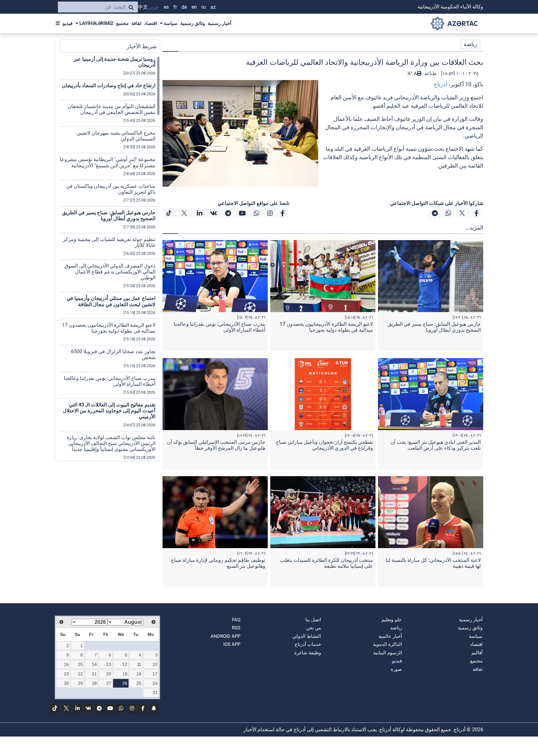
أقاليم (477, 653)
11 (139, 664)
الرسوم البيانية (387, 653)
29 (80, 683)
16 (66, 664)
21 (94, 673)
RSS (236, 628)
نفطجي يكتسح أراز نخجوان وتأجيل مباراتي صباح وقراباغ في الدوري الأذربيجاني (324, 445)
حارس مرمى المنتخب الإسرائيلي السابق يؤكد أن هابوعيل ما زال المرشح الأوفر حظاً (216, 445)
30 (66, 683)
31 (155, 692)
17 (155, 673)
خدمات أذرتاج (308, 644)
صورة (396, 669)
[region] (110, 258)
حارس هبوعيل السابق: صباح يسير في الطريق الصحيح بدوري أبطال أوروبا (434, 327)
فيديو (68, 23)
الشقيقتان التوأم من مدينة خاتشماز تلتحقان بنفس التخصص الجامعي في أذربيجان (111, 109)
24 (155, 683)
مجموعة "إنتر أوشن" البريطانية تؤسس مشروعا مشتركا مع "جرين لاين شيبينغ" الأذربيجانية (107, 162)
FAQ (236, 620)
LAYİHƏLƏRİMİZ (95, 23)
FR (175, 7)
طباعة (430, 73)
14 (94, 664)
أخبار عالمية (390, 636)
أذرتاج (440, 84)
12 (124, 664)
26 (124, 683)
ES (166, 7)
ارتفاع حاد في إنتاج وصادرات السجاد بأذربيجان (108, 85)
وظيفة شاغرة (307, 653)
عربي (153, 7)
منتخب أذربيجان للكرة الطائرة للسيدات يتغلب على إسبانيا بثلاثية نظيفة (326, 563)
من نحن (313, 628)
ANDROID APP (225, 636)
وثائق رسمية (192, 23)
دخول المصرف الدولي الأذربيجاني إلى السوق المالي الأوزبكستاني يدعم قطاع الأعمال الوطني (109, 272)
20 (108, 673)
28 (94, 683)
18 (138, 673)
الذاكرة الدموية (387, 644)
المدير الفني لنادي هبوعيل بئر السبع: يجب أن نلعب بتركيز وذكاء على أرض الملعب (435, 445)
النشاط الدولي (306, 636)
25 (138, 683)
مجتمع (122, 23)
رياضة (470, 44)
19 (124, 673)
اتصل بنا (313, 620)
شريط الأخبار (142, 46)
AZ (213, 7)
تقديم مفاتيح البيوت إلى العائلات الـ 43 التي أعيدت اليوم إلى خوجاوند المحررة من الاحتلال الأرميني (109, 410)
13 (108, 664)
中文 (143, 7)
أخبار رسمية (219, 23)
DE (184, 7)
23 (66, 673)
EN (194, 7)
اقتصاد (150, 23)
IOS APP (231, 644)
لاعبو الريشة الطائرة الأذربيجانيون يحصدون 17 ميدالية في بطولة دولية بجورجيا (326, 327)
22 (80, 673)
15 (80, 664)
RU (203, 7)
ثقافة (136, 23)
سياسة (170, 23)
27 (108, 683)
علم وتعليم (391, 620)
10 (155, 664)
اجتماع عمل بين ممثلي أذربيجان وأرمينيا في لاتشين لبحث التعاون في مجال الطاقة (111, 301)
